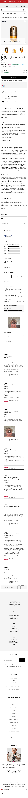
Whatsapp (20, 80)
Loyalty (15, 6)
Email (16, 80)
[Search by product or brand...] (24, 13)
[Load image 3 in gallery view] (21, 49)
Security (14, 716)
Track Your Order (14, 707)
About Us (14, 725)
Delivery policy (21, 786)
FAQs (14, 710)
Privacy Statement (14, 734)
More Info (18, 85)
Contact (23, 6)
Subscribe (22, 660)
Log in (6, 6)
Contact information (21, 784)
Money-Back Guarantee (14, 737)
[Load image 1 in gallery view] (6, 49)
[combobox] (14, 13)
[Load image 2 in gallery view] (14, 49)
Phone (12, 80)
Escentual (8, 784)
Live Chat (9, 80)
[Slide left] (1, 50)
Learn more (7, 98)
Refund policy (7, 786)
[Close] (23, 40)
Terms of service (14, 786)
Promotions (14, 713)
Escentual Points (14, 722)
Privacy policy (13, 784)
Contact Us (14, 682)
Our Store (14, 728)
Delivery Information (14, 701)
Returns (14, 704)
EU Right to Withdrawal (14, 719)
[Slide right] (26, 50)
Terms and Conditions (14, 731)
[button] (2, 10)
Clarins (7, 54)
